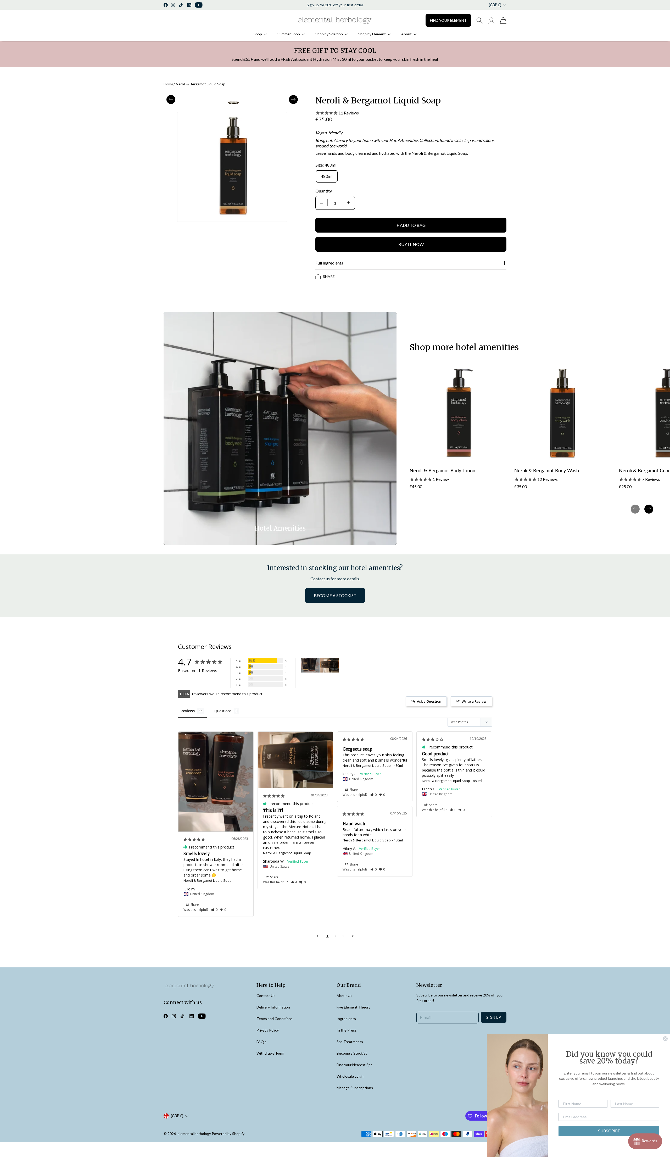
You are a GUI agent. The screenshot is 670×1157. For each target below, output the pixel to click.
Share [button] (194, 904)
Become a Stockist (352, 1053)
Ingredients (346, 1018)
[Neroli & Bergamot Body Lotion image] (459, 413)
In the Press (347, 1030)
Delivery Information (273, 1007)
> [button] (353, 935)
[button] (266, 5)
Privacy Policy (267, 1030)
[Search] (479, 20)
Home (168, 84)
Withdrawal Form (270, 1053)
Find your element (448, 20)
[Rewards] (645, 1141)
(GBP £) (177, 1116)
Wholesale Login (350, 1076)
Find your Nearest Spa (354, 1064)
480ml (326, 176)
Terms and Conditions (274, 1018)
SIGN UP (493, 1017)
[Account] (491, 20)
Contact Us (265, 995)
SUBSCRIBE (609, 1131)
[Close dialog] (665, 1038)
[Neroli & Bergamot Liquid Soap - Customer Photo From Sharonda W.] (329, 665)
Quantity (323, 190)
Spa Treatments (350, 1041)
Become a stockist (335, 595)
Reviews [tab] (188, 710)
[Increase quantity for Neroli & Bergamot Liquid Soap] (348, 202)
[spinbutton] (335, 202)
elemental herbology (194, 1133)
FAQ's (261, 1041)
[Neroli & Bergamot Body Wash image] (564, 413)
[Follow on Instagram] (173, 5)
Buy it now (411, 244)
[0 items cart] (503, 20)
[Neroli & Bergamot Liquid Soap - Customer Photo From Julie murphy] (310, 665)
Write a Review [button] (474, 701)
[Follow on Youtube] (199, 5)
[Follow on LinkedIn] (189, 5)
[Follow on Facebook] (166, 5)
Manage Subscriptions (355, 1088)
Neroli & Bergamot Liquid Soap (200, 84)
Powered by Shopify (228, 1133)
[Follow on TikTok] (180, 5)
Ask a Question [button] (429, 701)
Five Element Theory (353, 1007)
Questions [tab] (223, 710)
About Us (344, 995)
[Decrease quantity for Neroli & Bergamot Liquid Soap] (321, 202)
